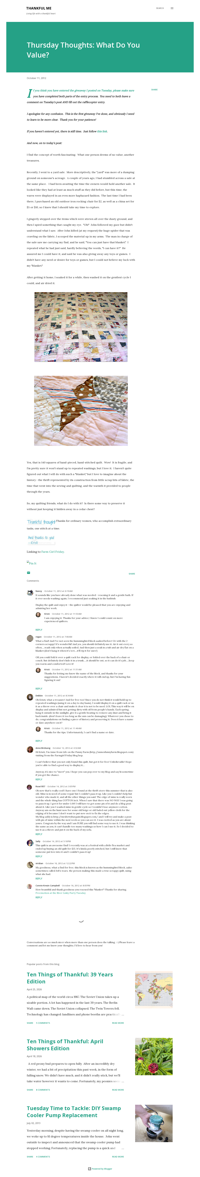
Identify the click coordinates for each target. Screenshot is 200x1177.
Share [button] (154, 89)
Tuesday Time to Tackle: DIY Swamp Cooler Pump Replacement (74, 1112)
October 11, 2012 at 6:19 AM (58, 591)
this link (102, 131)
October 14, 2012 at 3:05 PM (61, 786)
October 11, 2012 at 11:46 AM (67, 728)
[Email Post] (28, 573)
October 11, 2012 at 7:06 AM (58, 636)
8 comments (43, 1089)
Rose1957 (40, 786)
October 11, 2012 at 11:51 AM (67, 669)
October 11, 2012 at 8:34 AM (59, 695)
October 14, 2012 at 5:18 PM (57, 841)
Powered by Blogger (101, 1168)
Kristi (47, 613)
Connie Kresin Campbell (48, 885)
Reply (39, 629)
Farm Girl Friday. (53, 551)
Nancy (39, 591)
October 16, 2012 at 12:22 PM (60, 863)
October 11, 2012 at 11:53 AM (67, 613)
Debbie (39, 695)
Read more (118, 1023)
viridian (39, 863)
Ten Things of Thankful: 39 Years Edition (70, 978)
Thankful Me (38, 8)
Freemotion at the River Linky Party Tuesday (61, 892)
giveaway (80, 90)
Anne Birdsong (43, 748)
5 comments (43, 1023)
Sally (38, 841)
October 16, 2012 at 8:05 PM (76, 885)
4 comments (43, 1156)
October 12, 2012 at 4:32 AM (67, 748)
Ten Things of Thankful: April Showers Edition (65, 1045)
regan (39, 636)
